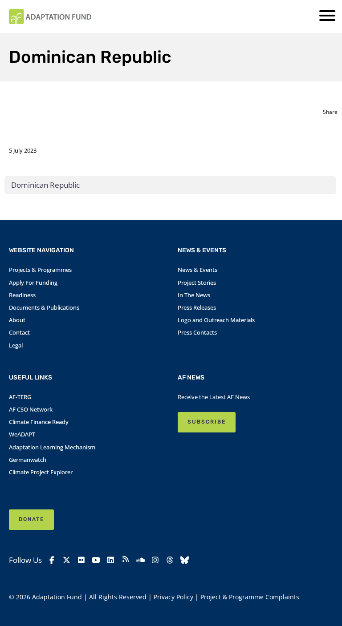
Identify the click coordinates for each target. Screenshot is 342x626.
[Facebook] (52, 560)
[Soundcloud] (140, 560)
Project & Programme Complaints (249, 597)
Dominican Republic (45, 185)
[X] (66, 560)
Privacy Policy (173, 597)
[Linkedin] (110, 560)
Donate (31, 519)
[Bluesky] (184, 560)
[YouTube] (96, 560)
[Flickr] (81, 560)
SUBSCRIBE (206, 422)
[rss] (125, 560)
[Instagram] (155, 560)
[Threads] (170, 560)
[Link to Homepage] (50, 16)
